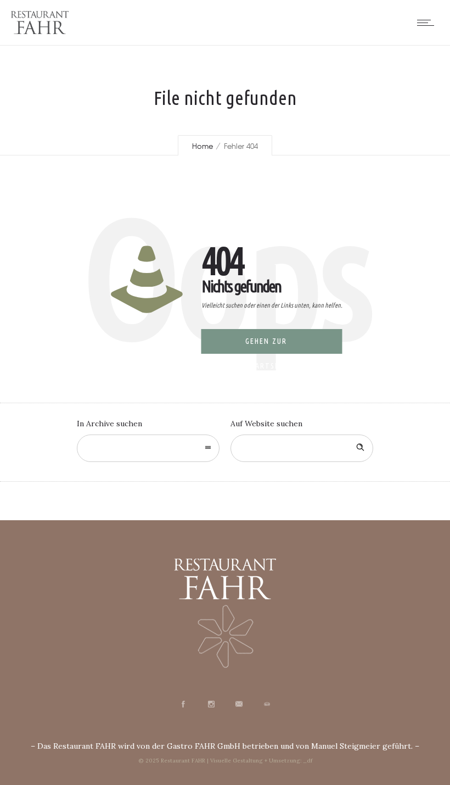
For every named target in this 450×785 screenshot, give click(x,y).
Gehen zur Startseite (268, 345)
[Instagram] (210, 704)
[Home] (40, 31)
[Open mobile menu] (428, 23)
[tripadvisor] (266, 704)
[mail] (238, 704)
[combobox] (148, 448)
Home (202, 146)
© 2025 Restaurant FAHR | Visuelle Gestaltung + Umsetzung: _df (225, 760)
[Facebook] (182, 704)
